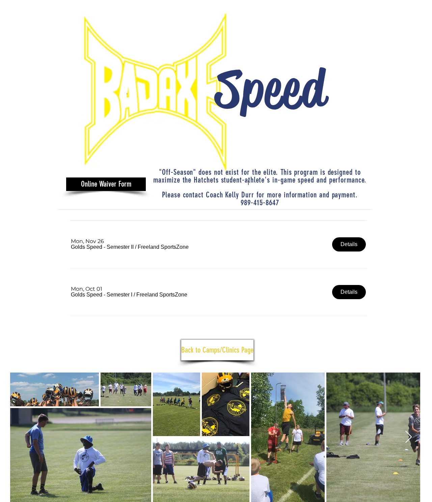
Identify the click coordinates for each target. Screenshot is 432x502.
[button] (102, 247)
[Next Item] (408, 437)
